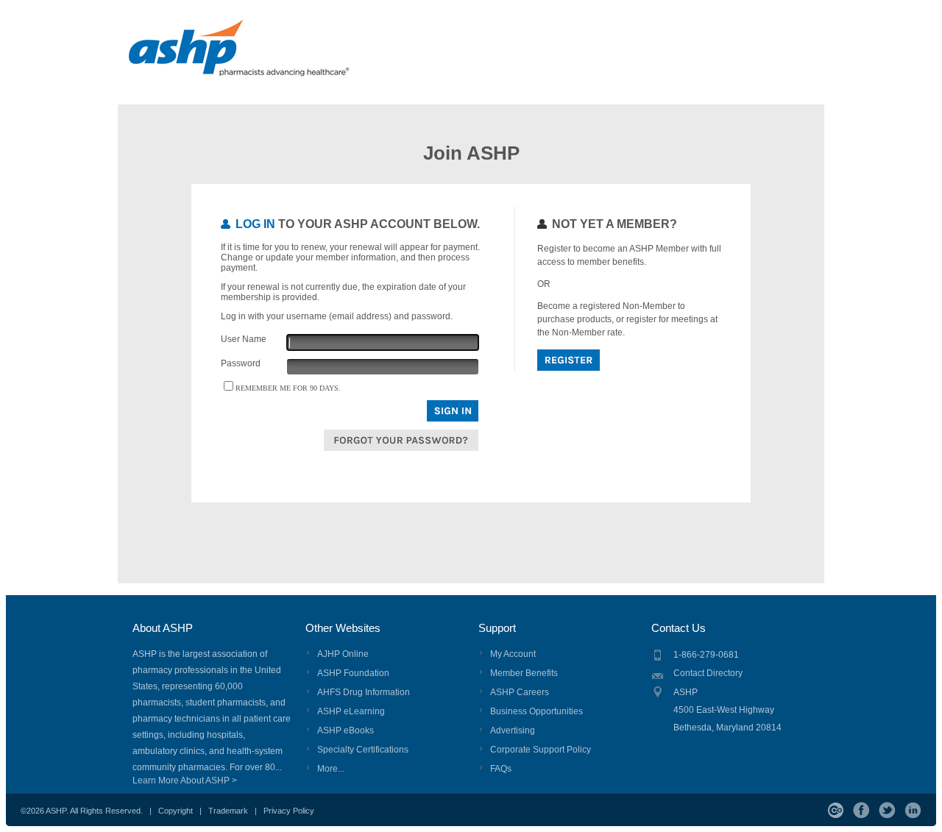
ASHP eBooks (345, 730)
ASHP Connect (835, 810)
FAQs (500, 769)
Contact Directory (708, 673)
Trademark (228, 810)
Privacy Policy (288, 810)
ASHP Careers (519, 692)
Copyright (175, 810)
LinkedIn (912, 810)
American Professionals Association (266, 55)
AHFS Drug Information (363, 692)
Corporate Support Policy (540, 749)
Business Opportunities (536, 711)
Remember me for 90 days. (288, 388)
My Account (513, 654)
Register (568, 360)
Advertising (512, 730)
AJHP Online (343, 654)
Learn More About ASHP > (184, 780)
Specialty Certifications (362, 749)
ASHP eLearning (351, 711)
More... (330, 769)
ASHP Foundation (353, 673)
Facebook (861, 810)
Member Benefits (524, 673)
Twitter (887, 810)
